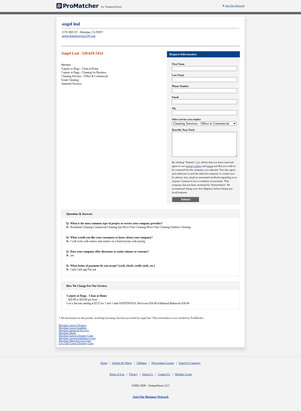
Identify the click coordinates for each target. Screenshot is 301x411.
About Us (147, 374)
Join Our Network (235, 5)
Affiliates (141, 363)
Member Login (183, 374)
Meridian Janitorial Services (74, 330)
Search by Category (190, 363)
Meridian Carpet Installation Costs (77, 338)
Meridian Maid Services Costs (75, 341)
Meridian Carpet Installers (73, 328)
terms (210, 166)
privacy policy (194, 166)
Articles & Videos (122, 363)
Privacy (133, 374)
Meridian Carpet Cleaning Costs (76, 335)
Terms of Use (116, 374)
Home (104, 363)
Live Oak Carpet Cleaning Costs (76, 343)
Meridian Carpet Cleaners (72, 325)
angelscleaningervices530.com (78, 36)
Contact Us (164, 374)
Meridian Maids (67, 333)
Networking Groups (162, 363)
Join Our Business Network (151, 397)
